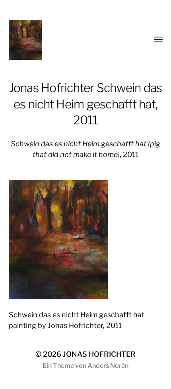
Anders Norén (107, 365)
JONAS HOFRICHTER (99, 354)
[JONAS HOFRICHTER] (70, 40)
